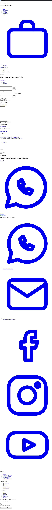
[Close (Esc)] (0, 152)
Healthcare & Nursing (7, 478)
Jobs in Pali (5, 484)
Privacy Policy (5, 13)
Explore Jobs (5, 10)
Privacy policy (5, 496)
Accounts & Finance (7, 476)
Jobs (3, 70)
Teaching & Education (7, 475)
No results (9, 5)
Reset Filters (5, 104)
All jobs (4, 474)
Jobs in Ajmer (5, 485)
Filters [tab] (4, 82)
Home (4, 9)
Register (5, 67)
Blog (4, 495)
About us (4, 11)
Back (4, 106)
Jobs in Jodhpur (6, 483)
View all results (3, 5)
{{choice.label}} (18, 93)
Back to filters (3, 126)
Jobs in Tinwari (6, 488)
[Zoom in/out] (4, 152)
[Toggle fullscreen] (3, 152)
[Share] (1, 152)
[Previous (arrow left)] (0, 153)
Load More (2, 133)
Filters (1, 80)
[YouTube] (27, 469)
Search (1, 104)
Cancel (17, 137)
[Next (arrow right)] (1, 153)
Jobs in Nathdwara (6, 487)
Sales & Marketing (6, 477)
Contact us (5, 12)
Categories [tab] (5, 83)
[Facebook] (27, 370)
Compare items (8, 137)
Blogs (4, 14)
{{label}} (14, 87)
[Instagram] (27, 419)
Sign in (1, 67)
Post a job (2, 160)
